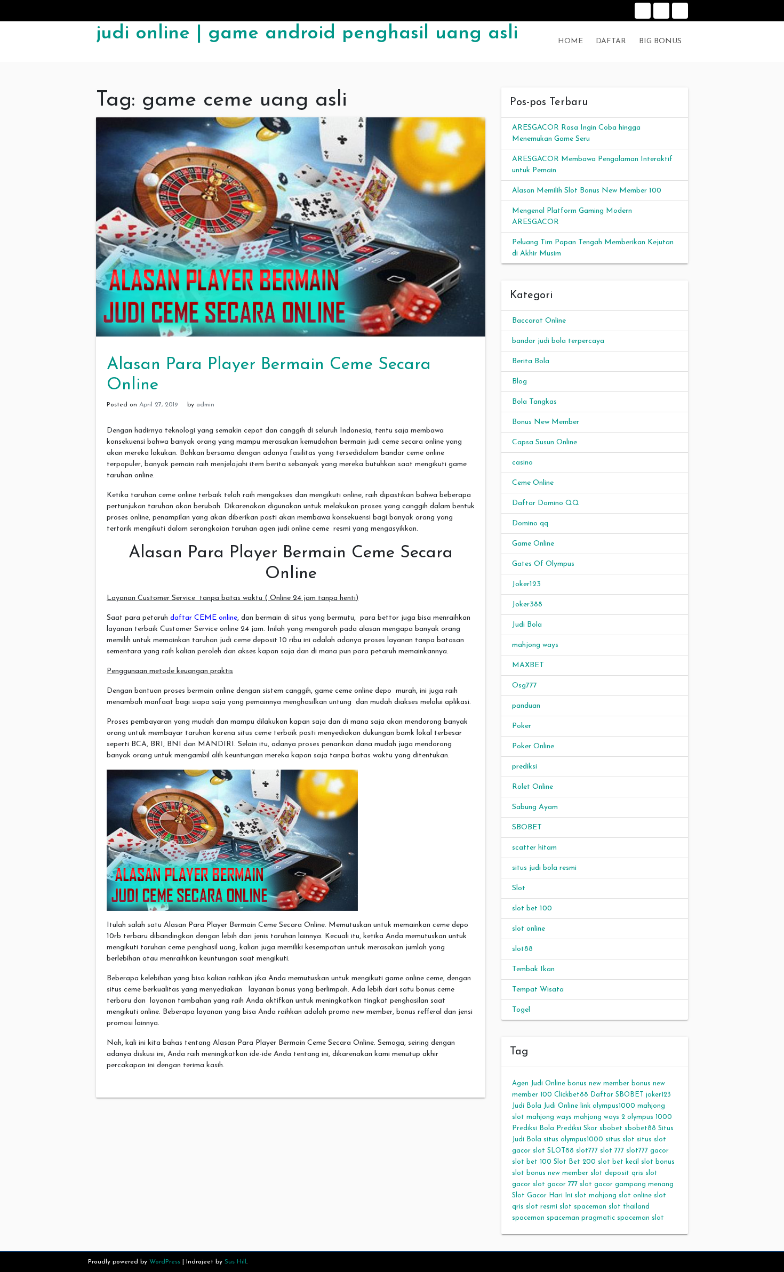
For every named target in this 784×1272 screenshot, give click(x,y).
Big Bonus (680, 11)
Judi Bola (527, 625)
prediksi (524, 767)
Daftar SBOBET (617, 1094)
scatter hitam (534, 848)
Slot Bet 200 (575, 1161)
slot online (528, 929)
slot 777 (612, 1150)
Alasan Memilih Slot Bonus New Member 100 (586, 191)
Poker (521, 726)
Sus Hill (235, 1262)
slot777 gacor (647, 1150)
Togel (521, 1010)
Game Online (533, 544)
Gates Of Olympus (543, 564)
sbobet (610, 1128)
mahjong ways (535, 645)
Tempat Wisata (538, 990)
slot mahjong (595, 1195)
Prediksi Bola (533, 1128)
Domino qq (530, 523)
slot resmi (541, 1206)
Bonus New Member (545, 422)
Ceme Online (533, 483)
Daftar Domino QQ (545, 503)
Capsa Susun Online (544, 442)
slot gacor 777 (555, 1184)
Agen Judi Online (538, 1083)
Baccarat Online (539, 321)
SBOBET (527, 827)
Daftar (661, 11)
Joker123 (526, 584)
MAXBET (528, 665)
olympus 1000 (649, 1117)
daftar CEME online (203, 618)
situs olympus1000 (573, 1139)
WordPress (164, 1262)
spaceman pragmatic (581, 1217)
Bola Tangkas (534, 402)
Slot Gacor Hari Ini (542, 1195)
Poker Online (533, 746)
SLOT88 (560, 1150)
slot (539, 1150)
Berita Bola (530, 361)
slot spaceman (582, 1206)
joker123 (658, 1094)
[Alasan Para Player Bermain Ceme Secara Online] (290, 226)
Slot (518, 888)
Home (643, 11)
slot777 (587, 1150)
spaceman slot (640, 1217)
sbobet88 (640, 1128)
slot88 (522, 949)
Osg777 (524, 686)
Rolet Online (532, 787)
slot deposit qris (616, 1173)
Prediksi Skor (576, 1128)
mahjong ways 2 (599, 1117)
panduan (526, 706)
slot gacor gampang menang (627, 1184)
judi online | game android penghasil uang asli (307, 33)
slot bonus (658, 1161)
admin (205, 405)
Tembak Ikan (533, 969)
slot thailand (629, 1206)
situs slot (620, 1139)
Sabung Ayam (535, 807)
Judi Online (560, 1105)
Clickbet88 (571, 1094)
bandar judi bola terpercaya (558, 341)
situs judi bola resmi (544, 868)
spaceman (528, 1217)
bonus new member (598, 1083)
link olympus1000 (607, 1105)
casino (522, 463)
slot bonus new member (550, 1173)
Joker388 (527, 605)
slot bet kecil (618, 1161)
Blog (519, 382)
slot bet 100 (532, 909)
